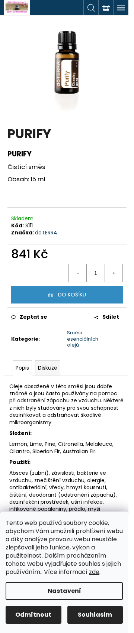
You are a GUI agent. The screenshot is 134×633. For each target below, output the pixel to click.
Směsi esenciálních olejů (82, 339)
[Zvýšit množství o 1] (113, 273)
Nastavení (64, 591)
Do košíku (72, 294)
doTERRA (46, 232)
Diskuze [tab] (47, 367)
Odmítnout (33, 614)
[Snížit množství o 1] (78, 273)
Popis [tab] (22, 367)
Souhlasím (95, 614)
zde (94, 572)
